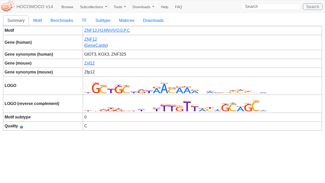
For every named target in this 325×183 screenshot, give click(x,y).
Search (312, 7)
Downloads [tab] (153, 20)
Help (164, 7)
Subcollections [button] (92, 7)
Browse (67, 7)
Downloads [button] (142, 7)
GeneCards (96, 45)
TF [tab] (84, 20)
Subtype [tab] (102, 20)
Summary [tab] (16, 20)
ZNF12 (90, 39)
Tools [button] (118, 7)
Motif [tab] (37, 20)
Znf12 (89, 63)
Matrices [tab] (126, 20)
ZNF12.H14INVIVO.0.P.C (107, 30)
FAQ (178, 7)
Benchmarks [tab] (62, 20)
